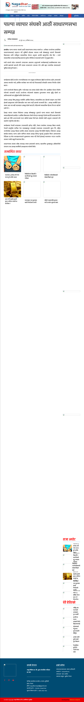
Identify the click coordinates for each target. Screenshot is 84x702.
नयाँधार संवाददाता (12, 39)
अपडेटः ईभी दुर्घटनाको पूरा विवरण (76, 639)
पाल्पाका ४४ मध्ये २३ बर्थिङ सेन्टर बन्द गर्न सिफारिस (76, 595)
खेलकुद (61, 16)
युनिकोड (76, 16)
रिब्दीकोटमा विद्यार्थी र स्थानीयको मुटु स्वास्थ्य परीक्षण (31, 176)
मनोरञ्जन (50, 16)
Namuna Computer (75, 700)
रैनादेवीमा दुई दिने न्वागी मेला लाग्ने (76, 648)
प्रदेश (28, 16)
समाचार (17, 16)
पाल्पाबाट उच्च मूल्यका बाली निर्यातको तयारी (31, 201)
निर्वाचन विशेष (35, 16)
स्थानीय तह (43, 16)
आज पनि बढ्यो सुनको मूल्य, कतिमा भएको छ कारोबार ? (11, 201)
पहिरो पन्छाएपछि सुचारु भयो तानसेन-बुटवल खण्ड (51, 201)
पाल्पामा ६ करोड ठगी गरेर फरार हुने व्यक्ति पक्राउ (12, 176)
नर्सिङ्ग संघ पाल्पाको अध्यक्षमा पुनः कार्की (76, 611)
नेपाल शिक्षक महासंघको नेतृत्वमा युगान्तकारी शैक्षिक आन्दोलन (76, 630)
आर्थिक (23, 16)
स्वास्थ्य (55, 16)
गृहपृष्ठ (11, 16)
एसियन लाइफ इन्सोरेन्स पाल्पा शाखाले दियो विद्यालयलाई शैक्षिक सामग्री (76, 620)
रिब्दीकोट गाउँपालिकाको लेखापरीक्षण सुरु (51, 176)
